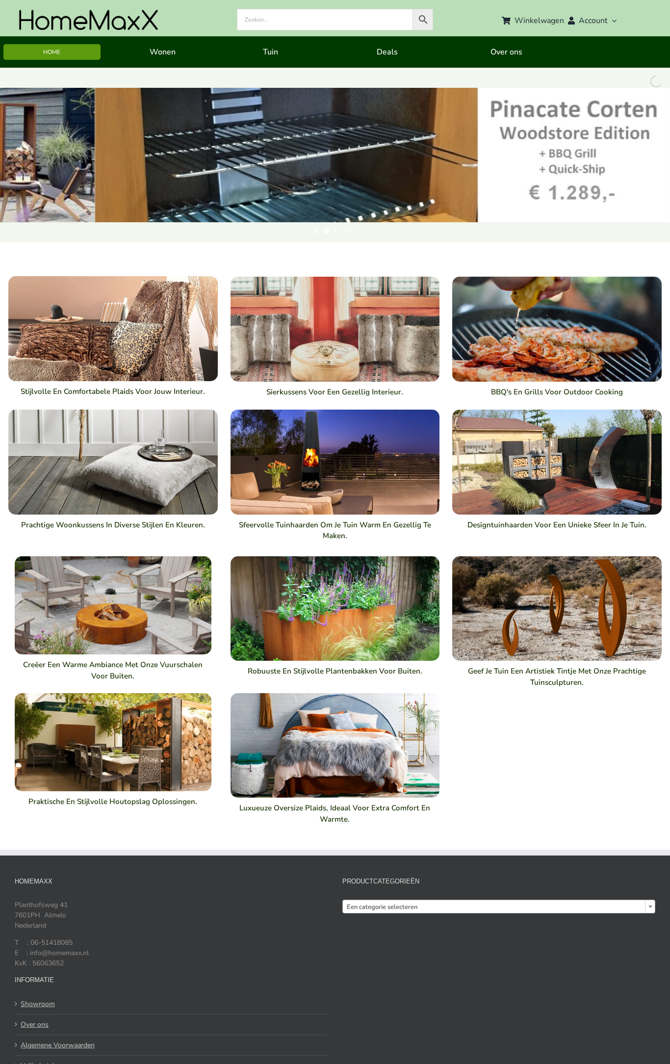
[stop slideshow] (347, 231)
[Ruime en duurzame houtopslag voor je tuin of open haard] (113, 696)
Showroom (38, 1004)
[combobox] (498, 906)
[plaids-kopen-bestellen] (113, 279)
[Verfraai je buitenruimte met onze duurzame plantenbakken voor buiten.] (335, 559)
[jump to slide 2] (337, 231)
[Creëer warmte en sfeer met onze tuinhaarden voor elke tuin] (335, 412)
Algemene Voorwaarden (58, 1045)
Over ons (35, 1024)
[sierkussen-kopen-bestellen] (335, 280)
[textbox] (499, 907)
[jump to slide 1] (327, 231)
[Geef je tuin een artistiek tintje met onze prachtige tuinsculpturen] (557, 559)
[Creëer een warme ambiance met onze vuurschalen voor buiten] (113, 559)
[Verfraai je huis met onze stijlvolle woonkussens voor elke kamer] (113, 412)
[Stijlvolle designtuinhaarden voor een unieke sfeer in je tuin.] (557, 412)
